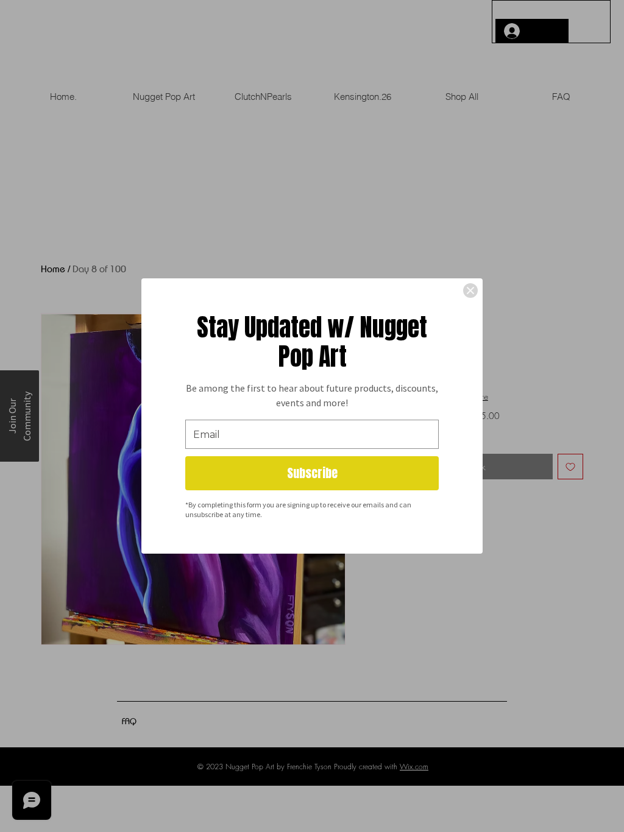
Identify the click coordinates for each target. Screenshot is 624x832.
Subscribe (312, 473)
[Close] (470, 290)
